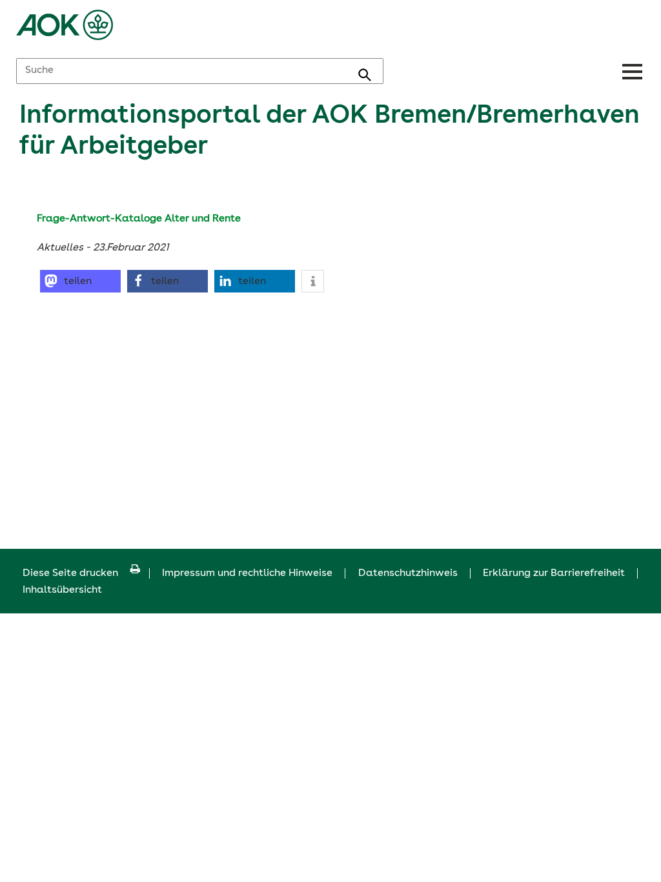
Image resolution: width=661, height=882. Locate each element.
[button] (80, 281)
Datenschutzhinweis (408, 573)
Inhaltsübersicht (62, 590)
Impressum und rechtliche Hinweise (247, 573)
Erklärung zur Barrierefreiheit (554, 573)
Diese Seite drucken (70, 573)
